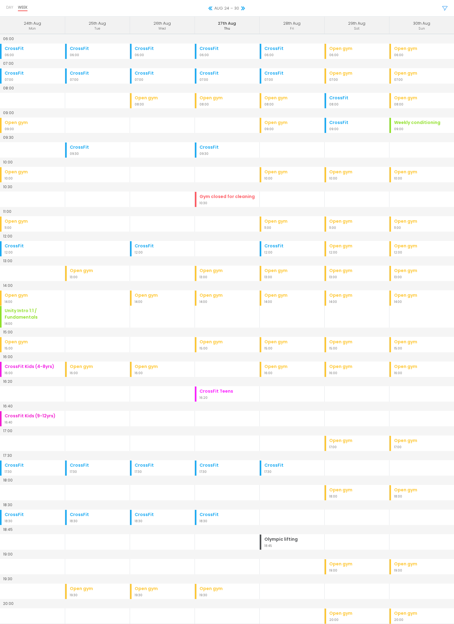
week (22, 7)
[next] (243, 8)
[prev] (210, 8)
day (9, 7)
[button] (445, 8)
